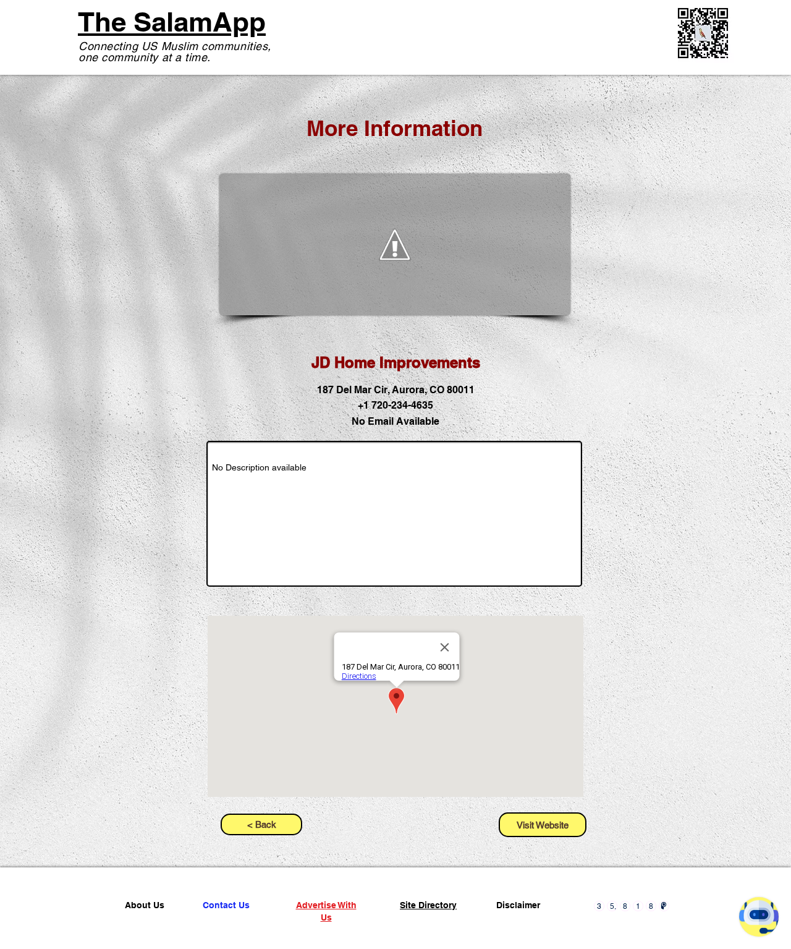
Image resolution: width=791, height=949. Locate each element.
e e (55, 881)
